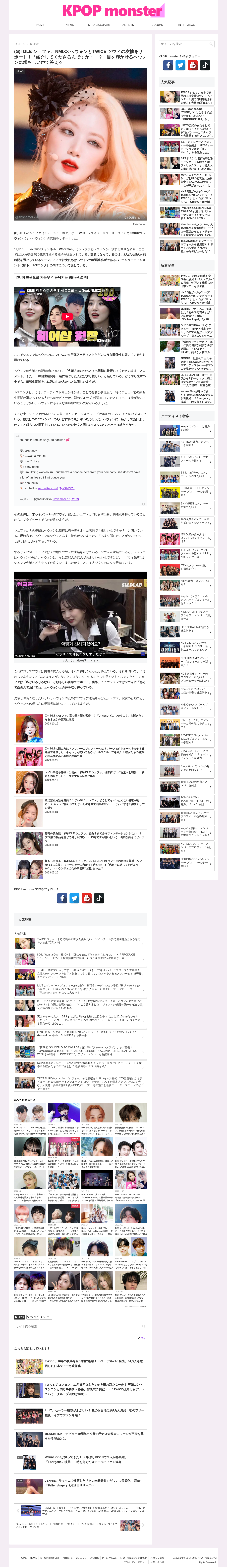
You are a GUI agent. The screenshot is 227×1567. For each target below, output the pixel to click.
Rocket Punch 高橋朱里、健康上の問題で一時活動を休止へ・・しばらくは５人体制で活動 (97, 1164)
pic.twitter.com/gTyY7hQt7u (56, 488)
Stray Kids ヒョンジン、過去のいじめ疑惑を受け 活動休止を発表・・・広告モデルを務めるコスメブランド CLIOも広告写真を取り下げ (30, 1200)
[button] (144, 1326)
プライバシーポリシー (135, 1562)
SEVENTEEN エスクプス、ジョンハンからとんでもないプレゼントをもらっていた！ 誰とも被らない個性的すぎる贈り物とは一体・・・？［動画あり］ (131, 1267)
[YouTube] (86, 898)
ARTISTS (67, 1558)
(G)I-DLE (34, 1317)
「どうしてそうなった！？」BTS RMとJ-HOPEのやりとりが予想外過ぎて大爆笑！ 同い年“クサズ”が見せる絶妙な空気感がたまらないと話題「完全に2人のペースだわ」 (64, 1234)
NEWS (21, 1317)
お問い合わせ (157, 1562)
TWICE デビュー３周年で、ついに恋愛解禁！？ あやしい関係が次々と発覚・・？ (63, 1164)
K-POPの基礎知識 (49, 1558)
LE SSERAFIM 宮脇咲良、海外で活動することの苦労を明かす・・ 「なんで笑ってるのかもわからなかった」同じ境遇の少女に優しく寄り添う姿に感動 (64, 1301)
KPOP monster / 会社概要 (133, 1558)
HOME (23, 1558)
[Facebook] (62, 898)
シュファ (47, 1317)
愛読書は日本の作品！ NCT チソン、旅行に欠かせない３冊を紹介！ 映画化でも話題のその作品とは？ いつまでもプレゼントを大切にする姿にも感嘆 (131, 1133)
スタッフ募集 (157, 1558)
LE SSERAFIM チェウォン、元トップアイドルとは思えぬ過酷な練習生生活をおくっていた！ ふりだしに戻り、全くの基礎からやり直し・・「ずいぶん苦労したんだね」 (30, 1167)
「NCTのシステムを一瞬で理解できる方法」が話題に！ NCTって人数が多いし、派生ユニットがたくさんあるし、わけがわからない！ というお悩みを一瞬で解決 (64, 1200)
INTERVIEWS (109, 1558)
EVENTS (94, 1558)
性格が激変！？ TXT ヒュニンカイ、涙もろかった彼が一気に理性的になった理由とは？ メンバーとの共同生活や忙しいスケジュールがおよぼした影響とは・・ (64, 1267)
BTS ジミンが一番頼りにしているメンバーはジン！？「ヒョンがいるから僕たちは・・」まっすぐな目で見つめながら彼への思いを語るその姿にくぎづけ (30, 1301)
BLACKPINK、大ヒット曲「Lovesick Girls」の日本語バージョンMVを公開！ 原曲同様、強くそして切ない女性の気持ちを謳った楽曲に (97, 1200)
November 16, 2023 (66, 499)
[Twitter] (74, 898)
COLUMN (81, 1558)
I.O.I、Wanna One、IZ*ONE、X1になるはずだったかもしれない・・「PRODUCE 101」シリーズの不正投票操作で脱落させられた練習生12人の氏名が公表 (131, 1200)
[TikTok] (99, 898)
